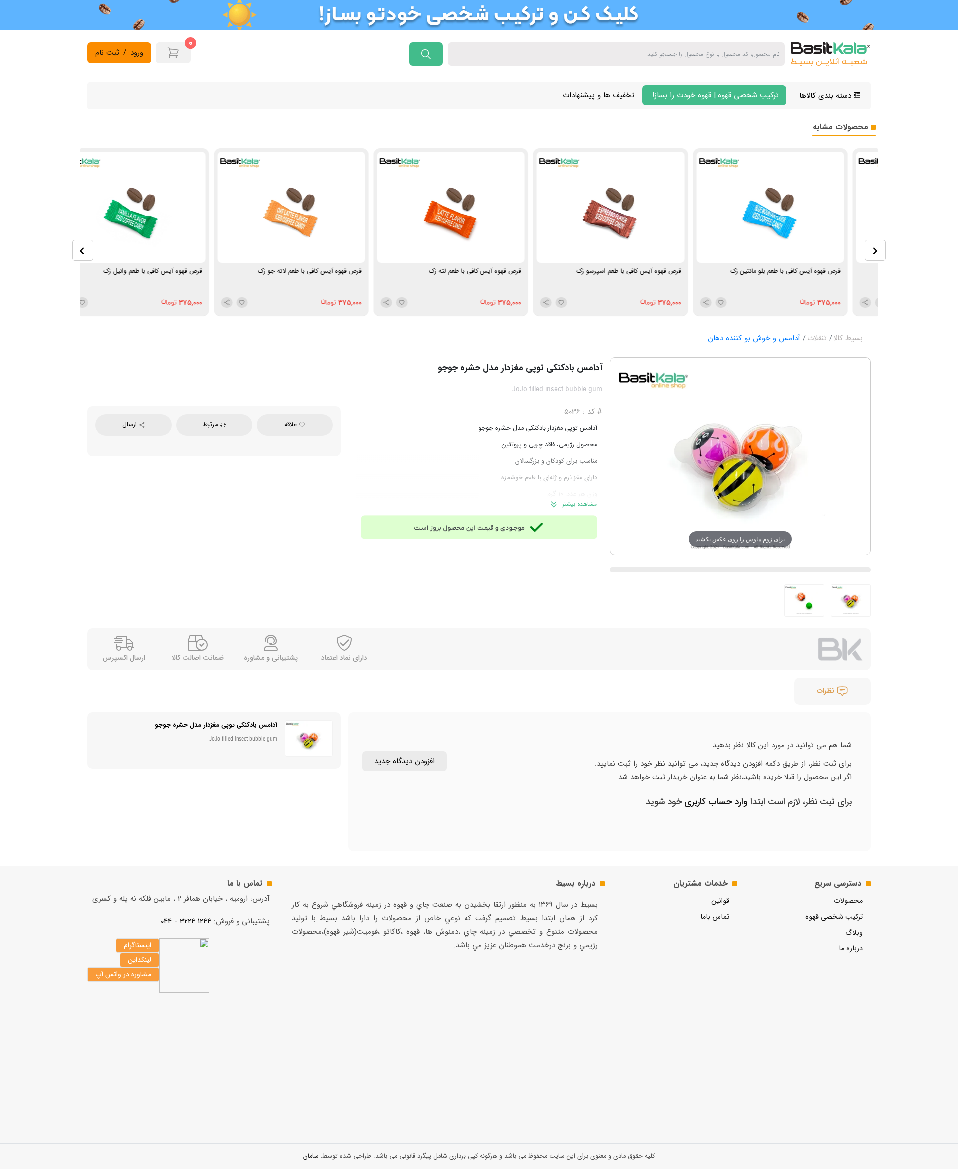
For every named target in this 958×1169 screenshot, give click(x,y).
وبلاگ (854, 933)
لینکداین (139, 959)
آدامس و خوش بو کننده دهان (754, 338)
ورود (136, 53)
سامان (311, 1156)
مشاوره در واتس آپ (123, 974)
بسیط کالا (848, 338)
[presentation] (82, 250)
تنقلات (817, 338)
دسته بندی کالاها (826, 96)
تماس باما (714, 917)
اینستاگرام (137, 945)
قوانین (720, 901)
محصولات (848, 901)
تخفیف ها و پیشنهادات (598, 95)
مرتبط (211, 425)
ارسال (130, 425)
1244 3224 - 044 (186, 921)
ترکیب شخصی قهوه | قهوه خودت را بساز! (714, 95)
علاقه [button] (291, 425)
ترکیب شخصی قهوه (834, 917)
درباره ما (851, 948)
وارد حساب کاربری (715, 802)
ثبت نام (107, 53)
